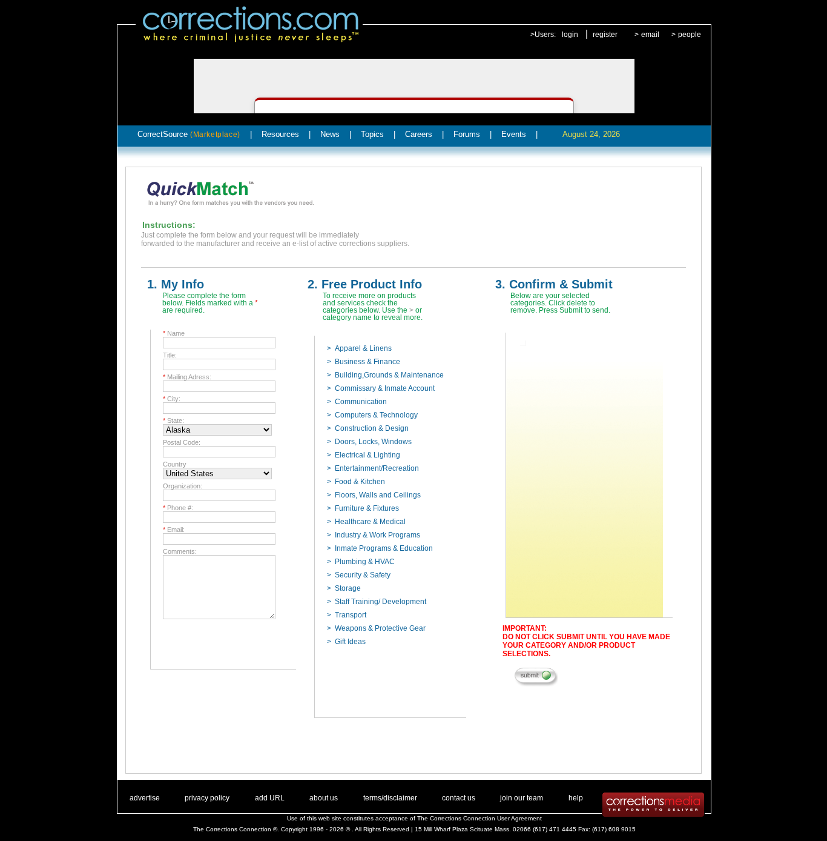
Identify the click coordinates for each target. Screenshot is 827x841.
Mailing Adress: (187, 377)
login (570, 34)
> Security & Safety (358, 575)
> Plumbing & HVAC (361, 561)
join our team (521, 798)
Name (174, 333)
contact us (458, 798)
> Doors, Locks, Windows (369, 441)
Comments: (180, 551)
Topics (372, 134)
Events (513, 134)
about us (323, 798)
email (650, 34)
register (605, 34)
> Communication (357, 401)
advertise (145, 798)
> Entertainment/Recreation (373, 468)
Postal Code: (181, 442)
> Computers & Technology (372, 415)
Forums (466, 134)
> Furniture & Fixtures (363, 508)
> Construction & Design (368, 428)
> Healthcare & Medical (366, 521)
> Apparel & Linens (359, 348)
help (575, 798)
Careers (418, 134)
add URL (270, 798)
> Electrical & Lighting (363, 455)
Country (174, 464)
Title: (170, 355)
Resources (280, 134)
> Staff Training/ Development (376, 601)
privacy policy (207, 798)
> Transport (346, 615)
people (689, 34)
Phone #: (178, 507)
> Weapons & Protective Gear (376, 628)
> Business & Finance (363, 361)
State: (173, 420)
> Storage (344, 588)
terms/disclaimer (390, 798)
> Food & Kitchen (356, 481)
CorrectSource (188, 134)
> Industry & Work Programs (373, 535)
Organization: (182, 486)
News (330, 134)
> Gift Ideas (346, 641)
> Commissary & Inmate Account (381, 388)
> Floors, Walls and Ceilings (374, 495)
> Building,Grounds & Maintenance (385, 375)
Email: (174, 529)
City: (171, 398)
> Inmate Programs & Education (380, 548)
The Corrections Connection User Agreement (479, 818)
